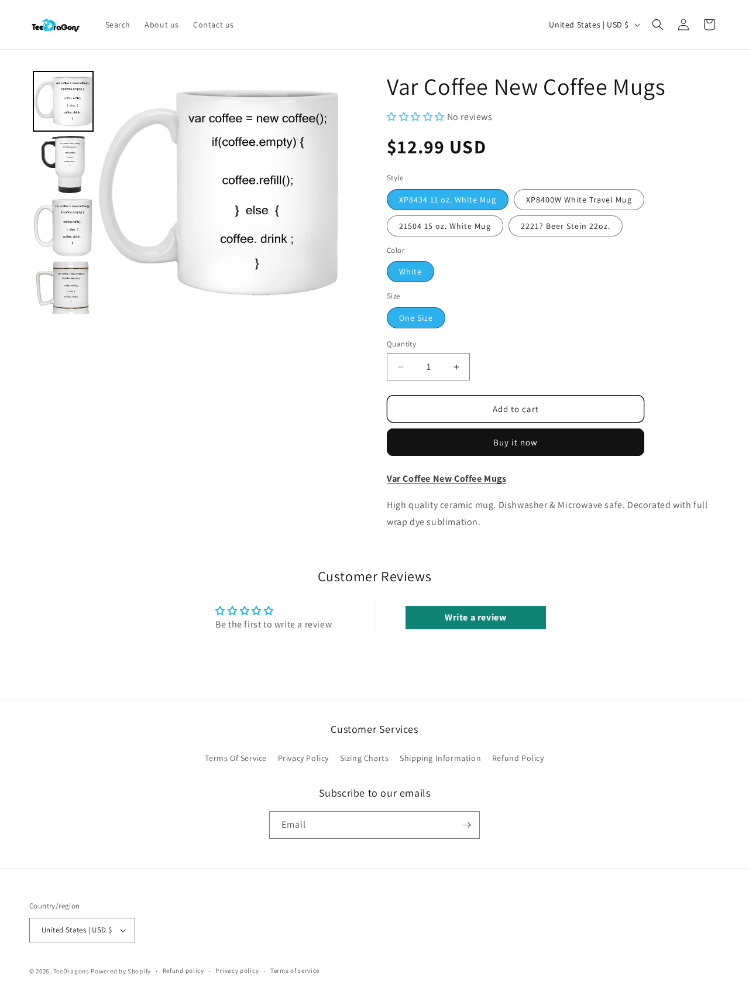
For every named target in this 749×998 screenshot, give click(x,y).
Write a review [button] (475, 617)
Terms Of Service (236, 758)
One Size (416, 318)
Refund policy (183, 971)
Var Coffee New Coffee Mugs (447, 478)
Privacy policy (237, 971)
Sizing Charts (364, 758)
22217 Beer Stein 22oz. (565, 226)
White (410, 271)
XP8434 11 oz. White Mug (447, 199)
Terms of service (294, 971)
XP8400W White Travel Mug (579, 199)
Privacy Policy (303, 758)
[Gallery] (184, 192)
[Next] (323, 192)
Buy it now (515, 442)
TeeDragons (71, 971)
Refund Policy (518, 758)
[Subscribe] (466, 825)
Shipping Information (440, 758)
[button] (658, 24)
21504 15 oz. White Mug (445, 226)
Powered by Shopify (121, 971)
